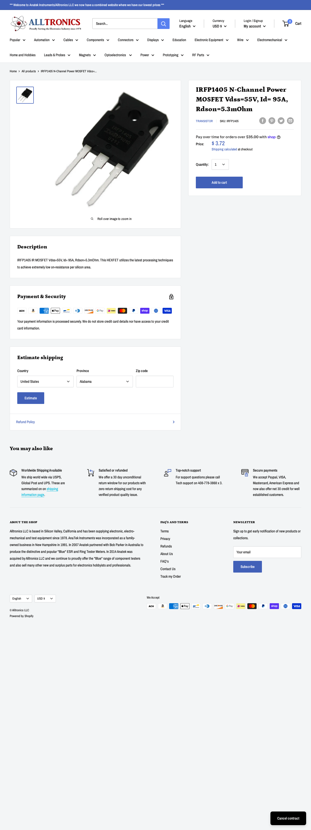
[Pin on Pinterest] (271, 120)
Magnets (85, 54)
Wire (240, 39)
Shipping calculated (224, 149)
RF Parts (198, 54)
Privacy (165, 538)
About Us (166, 553)
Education (179, 39)
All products (29, 71)
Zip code (142, 370)
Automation (42, 39)
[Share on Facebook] (262, 120)
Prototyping (170, 54)
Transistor (204, 121)
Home (13, 71)
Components (95, 39)
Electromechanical (269, 39)
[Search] (163, 23)
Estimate (31, 398)
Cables (68, 39)
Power (144, 54)
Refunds (166, 546)
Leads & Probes (54, 54)
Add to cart (219, 182)
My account (253, 25)
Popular (15, 39)
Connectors (125, 39)
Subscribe (248, 566)
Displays (153, 39)
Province (83, 370)
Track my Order (170, 576)
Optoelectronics (115, 54)
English (16, 598)
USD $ (41, 598)
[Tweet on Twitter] (281, 120)
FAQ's (164, 561)
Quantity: (202, 164)
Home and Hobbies (22, 54)
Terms (164, 531)
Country (22, 370)
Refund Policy (25, 421)
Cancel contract (288, 818)
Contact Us (167, 568)
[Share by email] (290, 120)
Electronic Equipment (209, 39)
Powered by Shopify (22, 616)
